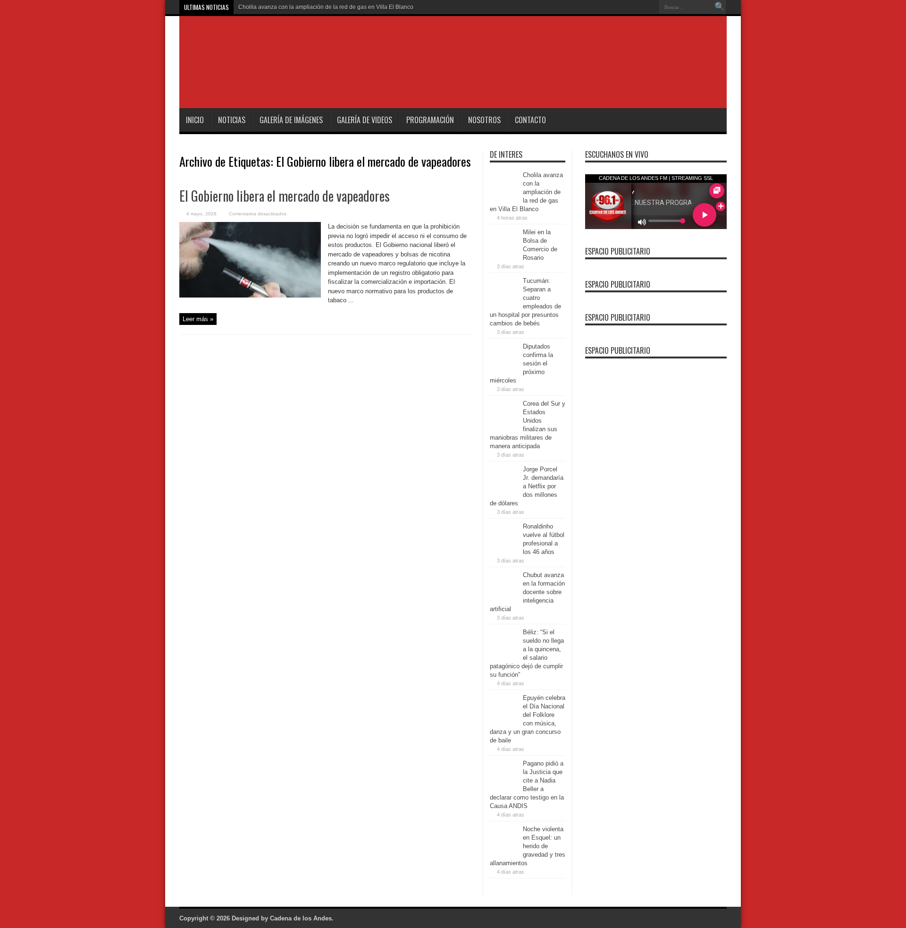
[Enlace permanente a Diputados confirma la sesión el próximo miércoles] (504, 368)
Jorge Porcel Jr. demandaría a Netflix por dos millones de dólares (526, 486)
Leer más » (198, 319)
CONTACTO (530, 120)
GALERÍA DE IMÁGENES (291, 120)
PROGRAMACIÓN (430, 120)
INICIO (195, 120)
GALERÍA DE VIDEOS (364, 120)
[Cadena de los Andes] (312, 84)
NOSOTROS (484, 120)
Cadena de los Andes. (302, 918)
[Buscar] (720, 7)
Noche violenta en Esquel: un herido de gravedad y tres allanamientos (527, 846)
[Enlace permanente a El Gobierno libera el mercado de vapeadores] (250, 295)
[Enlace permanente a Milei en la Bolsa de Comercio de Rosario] (504, 254)
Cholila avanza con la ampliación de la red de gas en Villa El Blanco (325, 7)
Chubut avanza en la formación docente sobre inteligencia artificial (527, 592)
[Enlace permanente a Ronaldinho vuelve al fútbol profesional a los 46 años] (504, 548)
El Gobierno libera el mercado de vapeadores (284, 195)
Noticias (231, 120)
